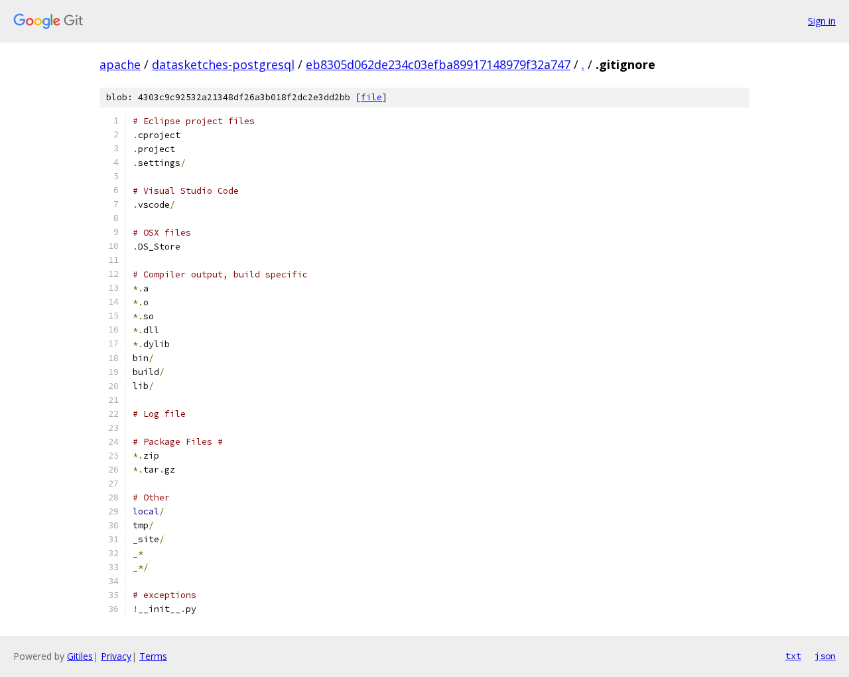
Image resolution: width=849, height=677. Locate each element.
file (371, 97)
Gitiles (80, 656)
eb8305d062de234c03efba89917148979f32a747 (438, 64)
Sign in (822, 21)
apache (120, 64)
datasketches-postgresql (223, 64)
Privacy (116, 656)
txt (793, 656)
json (825, 656)
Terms (153, 656)
